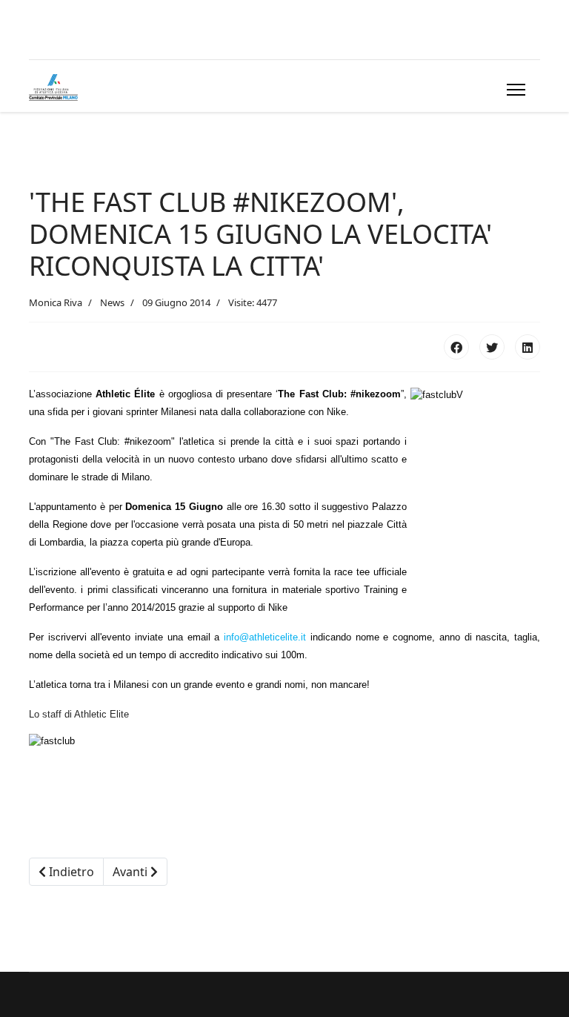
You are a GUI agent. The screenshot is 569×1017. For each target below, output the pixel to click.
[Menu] (513, 89)
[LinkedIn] (527, 347)
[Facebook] (456, 347)
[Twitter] (492, 347)
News (112, 302)
